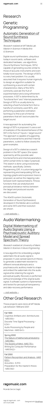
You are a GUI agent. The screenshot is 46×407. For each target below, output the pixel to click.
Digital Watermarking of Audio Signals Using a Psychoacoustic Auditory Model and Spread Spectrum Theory (21, 233)
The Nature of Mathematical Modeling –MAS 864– (21, 339)
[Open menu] (41, 3)
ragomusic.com (10, 3)
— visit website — (11, 213)
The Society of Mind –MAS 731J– (19, 343)
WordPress (39, 401)
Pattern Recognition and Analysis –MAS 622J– (22, 359)
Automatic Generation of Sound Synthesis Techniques (21, 37)
